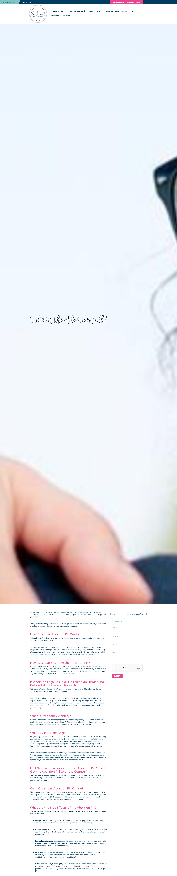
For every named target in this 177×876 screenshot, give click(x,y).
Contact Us (67, 15)
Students (55, 15)
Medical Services (58, 11)
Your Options (94, 11)
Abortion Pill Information (117, 11)
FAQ (133, 11)
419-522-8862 (31, 2)
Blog (140, 11)
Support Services (77, 11)
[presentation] (127, 670)
